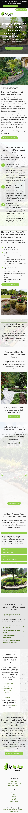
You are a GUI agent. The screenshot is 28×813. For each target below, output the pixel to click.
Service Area (14, 705)
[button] (3, 387)
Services (14, 794)
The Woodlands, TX (8, 683)
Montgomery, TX (8, 688)
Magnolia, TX (7, 692)
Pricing (14, 796)
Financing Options (14, 801)
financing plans (18, 442)
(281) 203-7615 (11, 10)
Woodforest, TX (7, 690)
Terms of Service (7, 810)
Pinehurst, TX (7, 697)
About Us (14, 800)
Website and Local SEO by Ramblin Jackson (17, 810)
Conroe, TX (6, 687)
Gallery (14, 798)
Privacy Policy (22, 808)
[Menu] (25, 13)
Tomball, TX (7, 685)
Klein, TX (6, 695)
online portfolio (12, 409)
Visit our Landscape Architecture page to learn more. (14, 496)
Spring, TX (6, 694)
